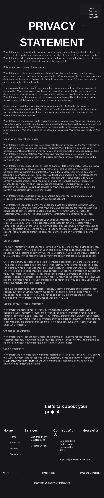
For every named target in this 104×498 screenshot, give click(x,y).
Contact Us (94, 17)
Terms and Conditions (89, 472)
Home (91, 8)
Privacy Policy (48, 472)
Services (93, 14)
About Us (93, 11)
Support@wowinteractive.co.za (20, 361)
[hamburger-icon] (98, 5)
